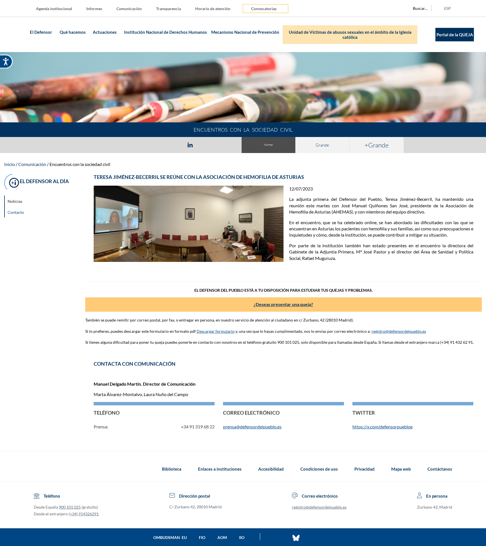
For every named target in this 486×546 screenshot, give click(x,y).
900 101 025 (70, 507)
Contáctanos (440, 468)
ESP (447, 8)
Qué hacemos (73, 32)
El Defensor (41, 32)
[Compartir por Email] (207, 144)
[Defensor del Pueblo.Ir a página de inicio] (39, 469)
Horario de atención (212, 8)
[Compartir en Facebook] (157, 144)
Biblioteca (171, 468)
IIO (241, 537)
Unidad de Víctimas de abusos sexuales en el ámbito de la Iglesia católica (350, 35)
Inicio (9, 164)
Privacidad (364, 468)
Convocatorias (263, 8)
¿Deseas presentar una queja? (283, 304)
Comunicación (129, 8)
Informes (94, 8)
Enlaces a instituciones (220, 468)
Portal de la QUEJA (454, 34)
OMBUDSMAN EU (170, 537)
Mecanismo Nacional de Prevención (245, 32)
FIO (202, 537)
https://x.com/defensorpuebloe (382, 426)
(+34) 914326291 (84, 513)
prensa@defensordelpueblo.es (252, 426)
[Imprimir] (224, 144)
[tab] (157, 145)
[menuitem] (58, 8)
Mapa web (401, 468)
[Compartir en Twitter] (173, 144)
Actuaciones (105, 32)
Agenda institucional (54, 8)
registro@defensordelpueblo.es (399, 331)
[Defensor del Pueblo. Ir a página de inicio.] (17, 34)
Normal (268, 145)
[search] (417, 8)
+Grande (376, 145)
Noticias (15, 201)
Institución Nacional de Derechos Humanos (165, 32)
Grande (322, 145)
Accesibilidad (271, 468)
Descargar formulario (216, 331)
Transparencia (168, 8)
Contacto (16, 212)
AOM (222, 537)
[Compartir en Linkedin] (190, 144)
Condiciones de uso (319, 468)
